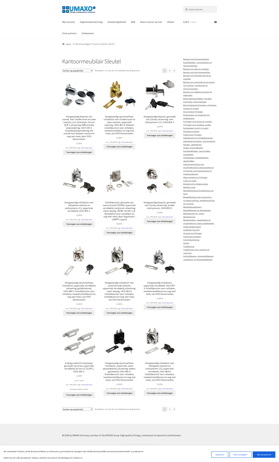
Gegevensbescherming (91, 21)
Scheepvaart (88, 33)
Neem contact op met (151, 21)
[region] (139, 453)
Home (68, 44)
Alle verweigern (240, 454)
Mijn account (68, 21)
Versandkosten (86, 148)
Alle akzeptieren (264, 454)
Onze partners (69, 33)
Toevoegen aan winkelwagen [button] (79, 152)
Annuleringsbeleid (117, 21)
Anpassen (219, 454)
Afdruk (170, 21)
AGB (133, 21)
